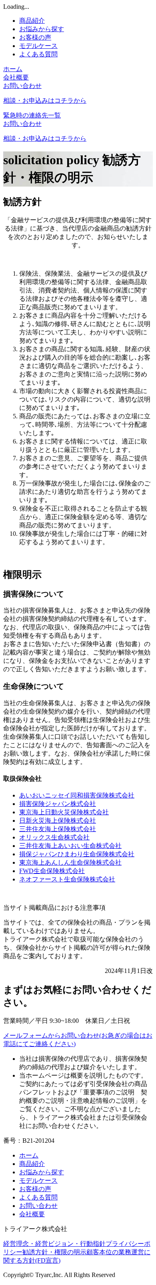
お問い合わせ (38, 1205)
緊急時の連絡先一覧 (32, 115)
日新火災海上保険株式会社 (57, 820)
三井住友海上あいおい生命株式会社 (70, 845)
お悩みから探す (41, 29)
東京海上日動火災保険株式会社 (64, 812)
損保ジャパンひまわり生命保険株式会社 (76, 854)
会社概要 (16, 77)
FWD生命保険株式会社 (52, 870)
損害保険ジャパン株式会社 (57, 803)
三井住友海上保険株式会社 (57, 829)
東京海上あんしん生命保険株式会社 (70, 862)
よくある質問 (38, 54)
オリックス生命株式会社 (54, 837)
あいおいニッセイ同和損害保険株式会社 (76, 795)
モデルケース (38, 45)
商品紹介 (32, 20)
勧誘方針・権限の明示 (54, 1252)
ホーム (12, 69)
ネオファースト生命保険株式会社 (67, 879)
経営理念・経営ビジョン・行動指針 (54, 1243)
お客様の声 (35, 37)
